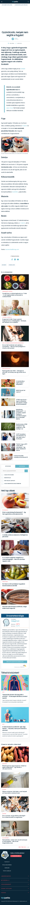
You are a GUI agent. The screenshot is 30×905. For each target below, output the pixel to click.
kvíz (3, 692)
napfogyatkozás (6, 368)
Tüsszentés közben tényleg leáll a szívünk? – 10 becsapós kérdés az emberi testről (14, 696)
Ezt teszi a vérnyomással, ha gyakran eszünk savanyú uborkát (13, 584)
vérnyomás (5, 581)
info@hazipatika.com (23, 901)
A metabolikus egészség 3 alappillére (20, 382)
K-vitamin (24, 125)
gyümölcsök (12, 264)
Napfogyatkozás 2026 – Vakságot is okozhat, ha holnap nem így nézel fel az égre (14, 372)
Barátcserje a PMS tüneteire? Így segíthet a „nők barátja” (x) (21, 426)
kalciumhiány (5, 837)
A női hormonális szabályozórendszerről (21, 456)
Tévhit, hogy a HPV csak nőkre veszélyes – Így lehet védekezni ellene (21, 447)
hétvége (4, 813)
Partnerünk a (17, 667)
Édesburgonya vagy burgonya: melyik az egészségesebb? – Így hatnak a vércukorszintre (14, 767)
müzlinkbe (15, 192)
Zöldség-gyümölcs (7, 317)
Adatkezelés (7, 867)
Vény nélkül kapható (9, 480)
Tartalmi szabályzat (7, 870)
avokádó (22, 68)
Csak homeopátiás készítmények (12, 483)
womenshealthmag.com (12, 249)
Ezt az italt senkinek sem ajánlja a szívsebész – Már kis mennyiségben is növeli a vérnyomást (13, 346)
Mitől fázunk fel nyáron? (20, 391)
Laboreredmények (6, 876)
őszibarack (5, 510)
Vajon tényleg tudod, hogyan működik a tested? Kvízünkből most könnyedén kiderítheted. (14, 701)
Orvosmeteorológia (7, 4)
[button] (15, 876)
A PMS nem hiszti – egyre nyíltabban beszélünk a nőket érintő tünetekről (21, 402)
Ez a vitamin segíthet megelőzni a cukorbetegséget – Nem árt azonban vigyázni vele (13, 559)
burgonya (4, 763)
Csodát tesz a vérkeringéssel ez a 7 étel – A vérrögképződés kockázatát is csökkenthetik (14, 295)
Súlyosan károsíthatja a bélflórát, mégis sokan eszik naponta (14, 607)
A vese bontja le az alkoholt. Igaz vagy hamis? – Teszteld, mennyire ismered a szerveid (14, 728)
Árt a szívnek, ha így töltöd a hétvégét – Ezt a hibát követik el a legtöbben (14, 816)
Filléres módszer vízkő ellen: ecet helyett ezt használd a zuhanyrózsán (14, 792)
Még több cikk (22, 847)
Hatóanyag (22, 466)
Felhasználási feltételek (7, 864)
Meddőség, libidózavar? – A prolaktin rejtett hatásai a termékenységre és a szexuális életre (21, 414)
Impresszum (7, 861)
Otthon (4, 789)
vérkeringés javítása (7, 291)
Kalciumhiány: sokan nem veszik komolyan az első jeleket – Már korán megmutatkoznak (14, 841)
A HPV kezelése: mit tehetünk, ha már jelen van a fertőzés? (21, 436)
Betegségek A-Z (5, 880)
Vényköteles (7, 477)
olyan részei (9, 108)
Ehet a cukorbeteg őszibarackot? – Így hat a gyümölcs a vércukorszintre (14, 513)
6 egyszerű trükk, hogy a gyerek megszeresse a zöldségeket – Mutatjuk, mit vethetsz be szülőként (14, 320)
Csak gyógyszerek (9, 474)
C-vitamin (22, 223)
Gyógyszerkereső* (6, 884)
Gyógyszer (8, 466)
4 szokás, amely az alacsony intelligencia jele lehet (15, 535)
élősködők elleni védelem (21, 4)
